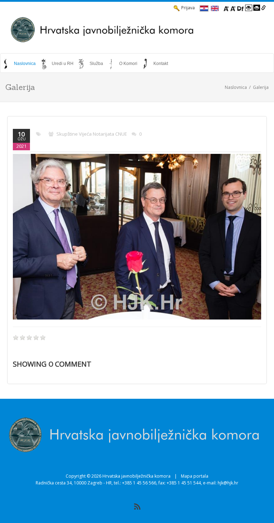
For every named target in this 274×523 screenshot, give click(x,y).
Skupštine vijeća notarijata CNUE (91, 134)
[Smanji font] (233, 8)
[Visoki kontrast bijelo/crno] (248, 8)
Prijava (188, 8)
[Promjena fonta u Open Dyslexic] (240, 8)
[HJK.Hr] (137, 29)
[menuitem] (20, 63)
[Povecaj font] (226, 8)
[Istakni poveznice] (263, 8)
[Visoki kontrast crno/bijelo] (256, 8)
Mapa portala (194, 476)
